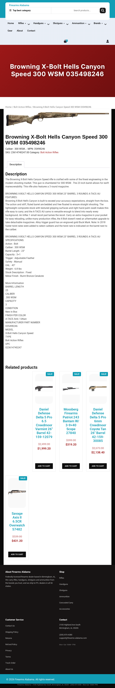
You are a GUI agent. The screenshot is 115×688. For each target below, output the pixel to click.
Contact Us (10, 626)
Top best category (21, 10)
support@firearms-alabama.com (73, 638)
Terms (8, 657)
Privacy (8, 650)
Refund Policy (11, 644)
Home (11, 23)
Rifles (21, 23)
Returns (8, 638)
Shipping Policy (11, 632)
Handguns (38, 23)
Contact (31, 30)
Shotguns (58, 23)
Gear (10, 30)
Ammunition (78, 23)
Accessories (64, 609)
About (20, 30)
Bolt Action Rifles (22, 107)
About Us (9, 669)
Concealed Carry (66, 603)
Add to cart (44, 466)
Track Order (10, 663)
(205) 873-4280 (65, 635)
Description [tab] (16, 164)
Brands (97, 23)
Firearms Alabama (19, 5)
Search (103, 10)
